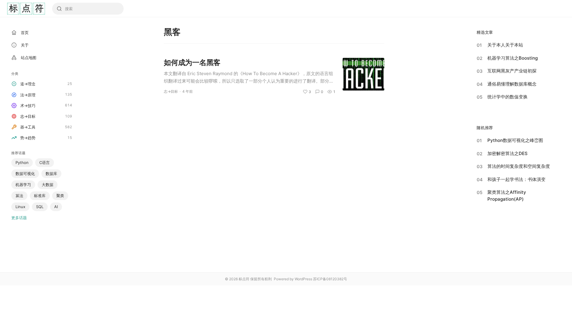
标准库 (40, 195)
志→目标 (171, 91)
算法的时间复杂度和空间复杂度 (518, 166)
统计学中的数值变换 (507, 97)
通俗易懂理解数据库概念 (512, 84)
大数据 (47, 184)
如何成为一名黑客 (192, 62)
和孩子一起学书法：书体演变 (516, 179)
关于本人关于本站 (505, 45)
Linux (20, 206)
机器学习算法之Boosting (512, 58)
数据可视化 (25, 173)
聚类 (60, 195)
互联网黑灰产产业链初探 (512, 71)
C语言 (44, 162)
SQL (39, 206)
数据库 (51, 173)
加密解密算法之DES (507, 153)
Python (22, 162)
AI (56, 206)
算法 (19, 195)
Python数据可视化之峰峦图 (515, 140)
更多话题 (19, 217)
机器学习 (23, 184)
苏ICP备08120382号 (330, 279)
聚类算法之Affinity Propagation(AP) (506, 195)
